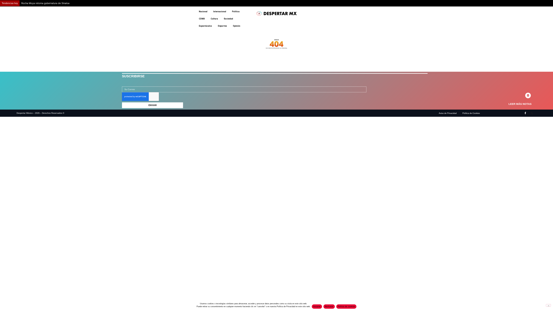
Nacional (203, 11)
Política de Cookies (471, 113)
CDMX (202, 19)
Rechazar (329, 306)
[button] (409, 3)
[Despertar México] (276, 13)
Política (235, 11)
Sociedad (228, 19)
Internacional (219, 11)
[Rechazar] (548, 305)
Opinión (236, 26)
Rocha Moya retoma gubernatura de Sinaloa (45, 3)
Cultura (214, 19)
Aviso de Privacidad (448, 113)
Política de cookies (346, 306)
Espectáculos (205, 26)
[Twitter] (532, 113)
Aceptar (317, 306)
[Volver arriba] (528, 95)
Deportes (222, 26)
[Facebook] (525, 113)
